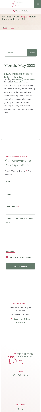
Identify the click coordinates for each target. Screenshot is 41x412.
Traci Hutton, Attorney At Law (24, 80)
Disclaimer (10, 251)
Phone (8, 194)
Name (8, 182)
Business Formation (21, 82)
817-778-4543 (21, 11)
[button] (37, 4)
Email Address (12, 206)
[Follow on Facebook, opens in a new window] (18, 409)
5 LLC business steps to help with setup (18, 75)
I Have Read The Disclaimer (20, 257)
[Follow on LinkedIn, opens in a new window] (22, 409)
